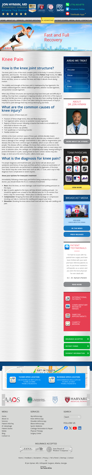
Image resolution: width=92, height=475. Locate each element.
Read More (77, 284)
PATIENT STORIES (61, 20)
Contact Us (6, 436)
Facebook (66, 428)
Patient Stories (7, 428)
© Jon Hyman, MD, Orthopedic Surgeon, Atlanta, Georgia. (46, 463)
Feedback (28, 458)
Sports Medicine (36, 426)
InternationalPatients (79, 298)
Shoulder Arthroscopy (38, 421)
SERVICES (20, 20)
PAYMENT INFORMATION (75, 353)
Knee (69, 86)
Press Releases (76, 234)
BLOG (78, 20)
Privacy (45, 458)
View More (77, 187)
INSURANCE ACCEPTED (74, 339)
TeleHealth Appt (78, 14)
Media (4, 431)
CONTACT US (86, 20)
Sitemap (63, 458)
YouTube (75, 428)
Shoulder (71, 70)
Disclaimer (37, 458)
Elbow (69, 75)
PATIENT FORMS (72, 346)
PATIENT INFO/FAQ (33, 20)
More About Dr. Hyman (77, 141)
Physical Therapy (37, 431)
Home (4, 416)
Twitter (70, 428)
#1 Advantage (7, 426)
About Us (5, 419)
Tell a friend (54, 458)
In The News (76, 228)
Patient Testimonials (78, 247)
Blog (3, 433)
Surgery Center (36, 433)
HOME (3, 20)
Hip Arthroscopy (36, 416)
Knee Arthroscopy (37, 419)
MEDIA (71, 20)
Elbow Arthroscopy (37, 424)
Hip (68, 81)
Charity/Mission (76, 323)
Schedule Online (77, 9)
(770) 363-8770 (77, 4)
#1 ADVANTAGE (48, 20)
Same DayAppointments (79, 315)
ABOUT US (11, 20)
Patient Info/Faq (8, 424)
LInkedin (80, 428)
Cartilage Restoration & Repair (42, 428)
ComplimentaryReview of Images (80, 307)
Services (5, 421)
